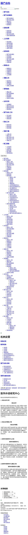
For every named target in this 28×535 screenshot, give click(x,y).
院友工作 (6, 121)
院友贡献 (9, 128)
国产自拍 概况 (10, 54)
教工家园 (6, 143)
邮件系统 (6, 517)
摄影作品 (12, 327)
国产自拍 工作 (8, 112)
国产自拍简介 (10, 18)
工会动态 (9, 146)
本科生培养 (10, 43)
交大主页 (6, 514)
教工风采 (9, 151)
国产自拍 (5, 3)
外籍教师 (9, 70)
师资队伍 (6, 65)
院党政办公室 (13, 206)
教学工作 (9, 135)
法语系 (11, 181)
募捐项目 (9, 109)
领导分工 (9, 21)
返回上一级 (10, 161)
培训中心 (6, 533)
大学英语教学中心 (14, 185)
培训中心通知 (10, 98)
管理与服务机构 (11, 35)
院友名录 (9, 126)
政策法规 (9, 149)
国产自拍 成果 (10, 59)
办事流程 (9, 62)
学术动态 (9, 55)
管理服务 (6, 89)
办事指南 (9, 23)
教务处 (5, 520)
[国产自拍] (1, 7)
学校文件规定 (13, 269)
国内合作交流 (10, 107)
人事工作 (9, 134)
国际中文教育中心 (14, 191)
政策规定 (9, 96)
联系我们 (9, 24)
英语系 (11, 178)
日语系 (11, 180)
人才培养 (6, 38)
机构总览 (9, 30)
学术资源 (9, 57)
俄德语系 (12, 183)
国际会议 (12, 285)
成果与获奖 (10, 48)
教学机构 (9, 32)
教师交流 (12, 281)
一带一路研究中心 (14, 202)
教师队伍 (9, 68)
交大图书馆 (7, 516)
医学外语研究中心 (14, 200)
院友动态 (9, 124)
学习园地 (9, 84)
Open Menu (3, 155)
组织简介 (9, 81)
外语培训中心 (13, 211)
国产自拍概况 (8, 15)
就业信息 (9, 118)
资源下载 (6, 131)
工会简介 (9, 148)
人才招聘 (9, 74)
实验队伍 (9, 73)
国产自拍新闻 (10, 93)
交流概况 (9, 104)
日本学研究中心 (14, 197)
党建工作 (6, 78)
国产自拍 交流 (13, 283)
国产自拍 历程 (10, 19)
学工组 (11, 208)
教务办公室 (13, 210)
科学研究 (6, 51)
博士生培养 (10, 46)
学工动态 (9, 115)
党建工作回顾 (10, 85)
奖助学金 (9, 117)
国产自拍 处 (7, 522)
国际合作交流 (10, 106)
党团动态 (9, 82)
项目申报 (9, 60)
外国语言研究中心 (14, 189)
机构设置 (6, 27)
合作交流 (6, 101)
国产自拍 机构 (10, 34)
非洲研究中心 (13, 199)
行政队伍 (9, 71)
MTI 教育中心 (13, 188)
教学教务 (9, 95)
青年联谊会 (10, 153)
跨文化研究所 (13, 196)
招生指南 (9, 41)
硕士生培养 (10, 45)
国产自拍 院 (7, 519)
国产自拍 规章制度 (14, 271)
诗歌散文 (12, 328)
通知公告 (9, 92)
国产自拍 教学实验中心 (16, 213)
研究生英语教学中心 (15, 186)
